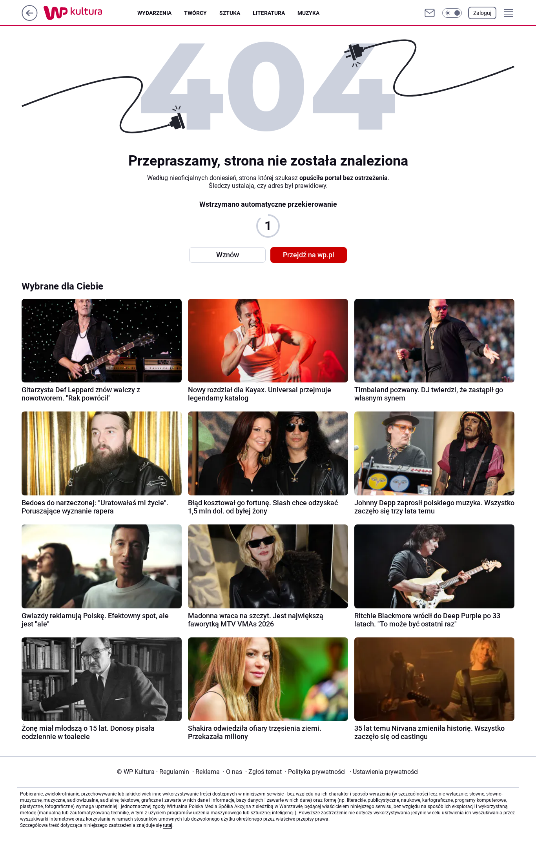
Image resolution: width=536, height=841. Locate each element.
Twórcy (195, 13)
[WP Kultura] (90, 13)
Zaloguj (482, 13)
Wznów (227, 255)
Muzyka (308, 13)
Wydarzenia (154, 13)
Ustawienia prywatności (384, 771)
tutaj (167, 825)
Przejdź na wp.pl (308, 255)
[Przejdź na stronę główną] (30, 18)
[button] (452, 13)
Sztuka (229, 13)
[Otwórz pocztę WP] (429, 13)
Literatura (269, 13)
